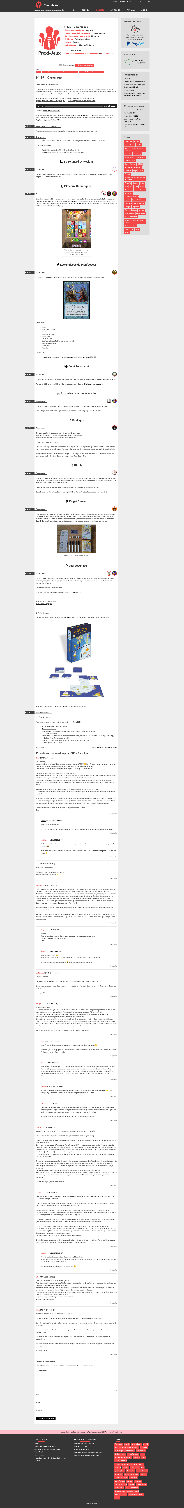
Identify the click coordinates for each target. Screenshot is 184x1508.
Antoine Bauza (129, 145)
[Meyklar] (114, 169)
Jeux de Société (140, 190)
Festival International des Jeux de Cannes (135, 179)
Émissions (85, 10)
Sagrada (94, 71)
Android (39, 71)
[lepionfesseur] (114, 272)
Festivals (131, 10)
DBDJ (140, 164)
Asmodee (128, 154)
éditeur (127, 232)
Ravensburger (129, 213)
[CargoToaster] (109, 573)
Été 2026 (127, 79)
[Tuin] (114, 473)
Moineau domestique (49, 729)
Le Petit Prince (74, 71)
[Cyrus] (109, 193)
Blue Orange (137, 154)
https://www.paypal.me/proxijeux (84, 101)
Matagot (81, 71)
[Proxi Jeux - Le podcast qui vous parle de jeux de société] (52, 4)
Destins (59, 71)
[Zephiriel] (114, 427)
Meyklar (43, 821)
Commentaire (41, 1370)
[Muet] (109, 106)
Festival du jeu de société (50, 152)
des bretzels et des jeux (133, 167)
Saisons (143, 10)
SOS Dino (40, 747)
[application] (76, 106)
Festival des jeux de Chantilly (52, 150)
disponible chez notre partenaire (66, 201)
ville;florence (101, 71)
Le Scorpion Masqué (132, 196)
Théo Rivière (129, 229)
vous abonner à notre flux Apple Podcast (79, 115)
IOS (63, 71)
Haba (142, 183)
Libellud (127, 200)
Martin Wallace (139, 203)
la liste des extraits (60, 706)
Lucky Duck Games (138, 200)
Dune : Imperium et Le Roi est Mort (104, 747)
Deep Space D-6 (51, 71)
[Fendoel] (103, 193)
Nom (38, 1395)
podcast (141, 210)
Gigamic (135, 183)
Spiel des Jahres (130, 226)
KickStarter (128, 193)
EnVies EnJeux (129, 90)
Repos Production (131, 217)
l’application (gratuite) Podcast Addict (48, 120)
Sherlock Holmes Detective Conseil (134, 221)
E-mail (38, 1402)
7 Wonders (128, 141)
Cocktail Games (130, 161)
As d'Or (139, 145)
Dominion (128, 171)
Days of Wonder (130, 164)
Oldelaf (58, 384)
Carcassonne (140, 157)
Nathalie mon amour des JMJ (93, 384)
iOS (88, 203)
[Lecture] (38, 106)
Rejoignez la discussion (85, 65)
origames (136, 207)
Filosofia (128, 183)
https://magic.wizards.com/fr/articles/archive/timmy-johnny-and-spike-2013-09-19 (70, 357)
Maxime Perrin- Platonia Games (134, 82)
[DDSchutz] (114, 374)
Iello (126, 186)
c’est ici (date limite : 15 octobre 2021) (68, 592)
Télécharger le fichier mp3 (51, 111)
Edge (135, 171)
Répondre (113, 814)
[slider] (113, 106)
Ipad (136, 186)
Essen (141, 171)
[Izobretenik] (114, 509)
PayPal (70, 101)
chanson (44, 71)
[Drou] (114, 193)
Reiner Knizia (140, 213)
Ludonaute (128, 203)
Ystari (137, 229)
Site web (39, 1410)
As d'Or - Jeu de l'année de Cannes (134, 149)
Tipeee (38, 101)
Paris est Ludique (131, 210)
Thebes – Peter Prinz (95, 1453)
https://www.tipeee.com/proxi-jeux (53, 101)
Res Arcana (87, 71)
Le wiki (114, 2)
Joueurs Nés (115, 10)
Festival (127, 174)
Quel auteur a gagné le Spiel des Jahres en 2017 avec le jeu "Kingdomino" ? (98, 1432)
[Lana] (109, 401)
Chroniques (99, 10)
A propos (122, 2)
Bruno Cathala (129, 157)
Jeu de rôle (128, 190)
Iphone (67, 71)
